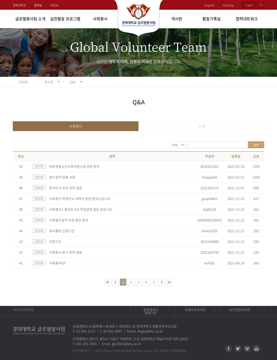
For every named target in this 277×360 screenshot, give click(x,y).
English (210, 5)
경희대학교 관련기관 (150, 311)
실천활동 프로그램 (65, 19)
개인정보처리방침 (23, 310)
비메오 (247, 348)
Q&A (73, 81)
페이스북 (228, 348)
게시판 (176, 19)
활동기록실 (211, 19)
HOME (23, 81)
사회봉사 (100, 19)
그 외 (201, 126)
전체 (174, 145)
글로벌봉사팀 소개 (30, 19)
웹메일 (38, 5)
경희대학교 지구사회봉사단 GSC (138, 18)
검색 (256, 145)
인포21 (54, 5)
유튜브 (256, 348)
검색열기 (261, 5)
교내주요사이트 (195, 309)
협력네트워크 (247, 19)
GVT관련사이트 (239, 309)
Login (249, 5)
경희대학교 (19, 5)
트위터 (238, 348)
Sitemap (228, 5)
